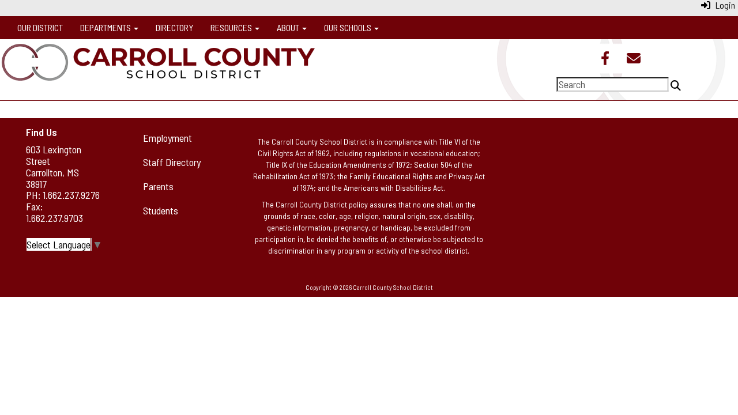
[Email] (633, 59)
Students (160, 210)
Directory (174, 27)
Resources (232, 27)
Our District (40, 27)
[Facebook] (605, 59)
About (289, 27)
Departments (106, 27)
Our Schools (348, 27)
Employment (167, 137)
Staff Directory (172, 162)
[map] (620, 190)
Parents (158, 186)
